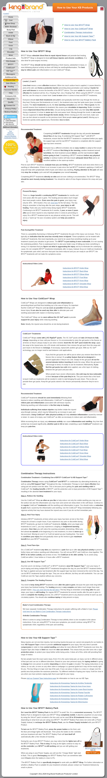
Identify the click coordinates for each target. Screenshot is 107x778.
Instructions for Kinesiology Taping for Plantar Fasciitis (70, 692)
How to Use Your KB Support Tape (79, 36)
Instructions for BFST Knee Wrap (75, 281)
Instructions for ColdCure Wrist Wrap (74, 459)
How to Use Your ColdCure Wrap (78, 29)
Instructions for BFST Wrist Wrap (75, 287)
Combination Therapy (10, 138)
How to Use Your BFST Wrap (77, 25)
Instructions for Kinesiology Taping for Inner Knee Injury (70, 686)
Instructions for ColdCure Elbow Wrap (74, 447)
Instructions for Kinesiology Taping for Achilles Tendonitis (71, 683)
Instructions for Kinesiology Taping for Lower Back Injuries (71, 689)
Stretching (10, 133)
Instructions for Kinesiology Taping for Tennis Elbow (69, 699)
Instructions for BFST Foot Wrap (75, 277)
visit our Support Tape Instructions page (41, 678)
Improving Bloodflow (10, 136)
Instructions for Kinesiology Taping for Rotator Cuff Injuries (71, 696)
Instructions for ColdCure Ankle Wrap (74, 440)
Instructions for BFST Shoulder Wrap (77, 284)
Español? (6, 13)
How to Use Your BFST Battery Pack (80, 40)
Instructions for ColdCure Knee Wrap (74, 453)
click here (54, 203)
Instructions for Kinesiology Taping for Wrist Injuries (69, 702)
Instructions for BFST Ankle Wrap (75, 268)
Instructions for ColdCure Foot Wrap (74, 450)
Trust (10, 131)
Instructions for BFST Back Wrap (75, 271)
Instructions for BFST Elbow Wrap (76, 274)
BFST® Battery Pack (93, 748)
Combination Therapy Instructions (78, 32)
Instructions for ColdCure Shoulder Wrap (75, 456)
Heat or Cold (10, 134)
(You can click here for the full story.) (46, 590)
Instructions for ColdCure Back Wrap (74, 444)
